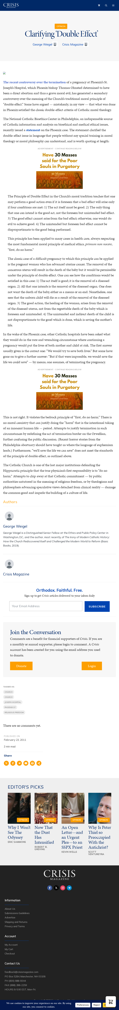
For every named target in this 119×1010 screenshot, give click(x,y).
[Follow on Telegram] (69, 887)
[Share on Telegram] (19, 763)
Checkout (10, 953)
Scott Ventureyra (96, 853)
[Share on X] (6, 763)
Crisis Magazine (72, 44)
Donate (21, 666)
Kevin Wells (69, 851)
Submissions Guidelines (17, 913)
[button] (111, 1001)
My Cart (9, 949)
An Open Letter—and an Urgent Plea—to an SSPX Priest (72, 837)
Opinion (61, 26)
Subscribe (97, 606)
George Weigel (42, 44)
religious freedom (14, 712)
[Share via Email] (25, 763)
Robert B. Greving (41, 848)
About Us (10, 908)
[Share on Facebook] (12, 763)
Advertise (10, 917)
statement (33, 130)
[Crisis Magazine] (11, 5)
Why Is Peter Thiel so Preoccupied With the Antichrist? (99, 837)
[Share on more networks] (38, 763)
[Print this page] (32, 763)
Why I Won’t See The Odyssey (19, 832)
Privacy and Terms (15, 926)
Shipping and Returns (16, 921)
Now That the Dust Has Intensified (45, 834)
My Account (11, 944)
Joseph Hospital (13, 702)
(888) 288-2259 (18, 985)
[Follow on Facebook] (49, 887)
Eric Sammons (17, 841)
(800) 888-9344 (17, 980)
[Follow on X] (56, 887)
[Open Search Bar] (106, 5)
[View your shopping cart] (99, 5)
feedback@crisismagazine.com (21, 971)
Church (9, 692)
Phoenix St (10, 707)
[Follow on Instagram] (62, 887)
